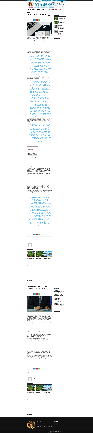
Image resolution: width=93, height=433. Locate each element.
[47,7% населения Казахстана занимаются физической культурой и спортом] (40, 254)
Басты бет (28, 11)
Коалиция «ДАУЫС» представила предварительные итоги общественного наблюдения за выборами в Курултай (61, 27)
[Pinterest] (37, 20)
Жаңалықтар (31, 11)
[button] (65, 10)
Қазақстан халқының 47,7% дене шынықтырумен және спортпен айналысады (31, 258)
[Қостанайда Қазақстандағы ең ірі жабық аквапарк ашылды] (48, 254)
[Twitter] (35, 20)
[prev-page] (27, 260)
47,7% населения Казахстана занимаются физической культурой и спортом (39, 258)
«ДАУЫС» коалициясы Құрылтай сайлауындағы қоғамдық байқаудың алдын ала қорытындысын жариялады (61, 32)
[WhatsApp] (39, 20)
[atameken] (30, 245)
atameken (34, 243)
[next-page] (28, 260)
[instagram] (34, 244)
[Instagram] (57, 424)
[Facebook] (34, 20)
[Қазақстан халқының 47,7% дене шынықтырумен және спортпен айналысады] (31, 254)
